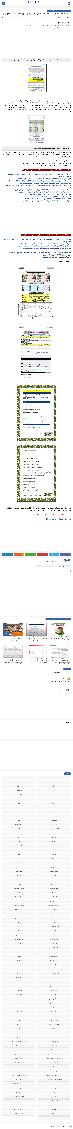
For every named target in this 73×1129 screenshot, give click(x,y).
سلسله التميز (54, 1003)
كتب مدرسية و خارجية (54, 1028)
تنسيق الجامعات (54, 990)
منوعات (19, 1101)
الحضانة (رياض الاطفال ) (19, 884)
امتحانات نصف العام (19, 969)
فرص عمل (19, 1011)
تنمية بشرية (19, 990)
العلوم (54, 922)
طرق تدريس (19, 1007)
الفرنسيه (19, 922)
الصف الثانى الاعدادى (65, 11)
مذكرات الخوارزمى (54, 1050)
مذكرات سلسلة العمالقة (54, 1062)
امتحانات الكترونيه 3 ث (18, 960)
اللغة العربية (54, 943)
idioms (54, 837)
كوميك (19, 1033)
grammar (19, 833)
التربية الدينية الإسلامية (19, 863)
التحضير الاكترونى (54, 863)
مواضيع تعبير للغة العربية (54, 1105)
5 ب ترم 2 (19, 816)
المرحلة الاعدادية (52, 11)
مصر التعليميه (54, 1088)
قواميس (19, 1024)
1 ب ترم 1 (54, 777)
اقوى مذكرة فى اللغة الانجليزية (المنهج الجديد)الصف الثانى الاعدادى (48, 199)
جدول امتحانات (19, 994)
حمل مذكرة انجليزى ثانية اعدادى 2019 (58, 519)
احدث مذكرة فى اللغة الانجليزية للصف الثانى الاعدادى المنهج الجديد (48, 194)
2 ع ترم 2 (54, 803)
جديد (19, 999)
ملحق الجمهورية (19, 1088)
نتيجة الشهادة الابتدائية (19, 1109)
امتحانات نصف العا (54, 969)
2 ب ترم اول (19, 790)
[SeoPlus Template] (72, 1127)
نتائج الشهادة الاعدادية (54, 1109)
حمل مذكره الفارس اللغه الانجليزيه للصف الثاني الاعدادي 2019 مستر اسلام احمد (43, 179)
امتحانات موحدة (54, 965)
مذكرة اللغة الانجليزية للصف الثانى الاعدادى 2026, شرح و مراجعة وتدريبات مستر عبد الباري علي (13, 638)
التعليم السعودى (19, 867)
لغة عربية (18, 1037)
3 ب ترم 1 (19, 803)
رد (68, 684)
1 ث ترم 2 (19, 782)
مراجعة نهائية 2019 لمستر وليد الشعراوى (57, 255)
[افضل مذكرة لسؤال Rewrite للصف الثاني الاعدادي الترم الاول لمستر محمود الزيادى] (36, 651)
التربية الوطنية (54, 867)
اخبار (19, 837)
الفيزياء (19, 926)
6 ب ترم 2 (19, 820)
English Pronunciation (19, 824)
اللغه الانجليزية (54, 948)
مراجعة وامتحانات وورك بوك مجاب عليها (57, 257)
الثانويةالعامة (54, 875)
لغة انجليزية (40, 566)
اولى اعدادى (19, 973)
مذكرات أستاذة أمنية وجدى (19, 1041)
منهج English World (19, 1096)
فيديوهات (19, 1016)
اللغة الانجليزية (54, 939)
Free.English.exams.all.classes (54, 828)
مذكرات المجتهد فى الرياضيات (19, 1054)
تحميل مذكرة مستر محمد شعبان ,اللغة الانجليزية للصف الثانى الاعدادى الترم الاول (43, 190)
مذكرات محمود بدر (54, 1071)
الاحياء (54, 854)
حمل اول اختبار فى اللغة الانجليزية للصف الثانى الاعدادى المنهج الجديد (47, 248)
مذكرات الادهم (18, 1045)
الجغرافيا (54, 880)
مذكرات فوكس (54, 1067)
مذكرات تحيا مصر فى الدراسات (54, 1058)
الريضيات (19, 892)
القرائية (54, 931)
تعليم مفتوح (19, 986)
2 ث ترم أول (19, 794)
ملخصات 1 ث (54, 1092)
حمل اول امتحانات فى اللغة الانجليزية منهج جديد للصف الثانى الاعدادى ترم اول (44, 246)
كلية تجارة (19, 1028)
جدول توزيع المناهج (54, 999)
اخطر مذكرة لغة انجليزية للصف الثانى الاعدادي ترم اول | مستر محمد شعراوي (45, 192)
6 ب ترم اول (54, 824)
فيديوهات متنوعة (54, 1020)
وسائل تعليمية (19, 1113)
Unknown (63, 677)
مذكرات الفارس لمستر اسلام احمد (54, 1054)
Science (54, 833)
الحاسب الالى (54, 884)
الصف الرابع (54, 918)
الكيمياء (54, 935)
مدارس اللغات (54, 1041)
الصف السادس (19, 918)
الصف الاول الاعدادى (19, 897)
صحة (19, 1003)
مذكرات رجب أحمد (19, 1058)
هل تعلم (54, 1113)
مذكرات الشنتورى (19, 1050)
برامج (54, 977)
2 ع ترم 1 (19, 799)
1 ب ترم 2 (19, 777)
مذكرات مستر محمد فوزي (19, 1079)
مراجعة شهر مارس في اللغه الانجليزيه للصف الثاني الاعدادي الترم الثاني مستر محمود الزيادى (37, 638)
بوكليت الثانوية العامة (19, 977)
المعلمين (19, 956)
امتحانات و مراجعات (54, 973)
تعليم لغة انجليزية (54, 986)
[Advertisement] (36, 43)
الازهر (19, 854)
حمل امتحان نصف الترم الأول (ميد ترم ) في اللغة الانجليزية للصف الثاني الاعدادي (44, 244)
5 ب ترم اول (54, 820)
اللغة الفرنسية (19, 943)
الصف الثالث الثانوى (19, 905)
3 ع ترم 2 (19, 807)
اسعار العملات (54, 850)
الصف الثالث (19, 901)
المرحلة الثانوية (54, 956)
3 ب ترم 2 (54, 807)
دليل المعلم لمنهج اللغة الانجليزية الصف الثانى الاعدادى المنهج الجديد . (46, 201)
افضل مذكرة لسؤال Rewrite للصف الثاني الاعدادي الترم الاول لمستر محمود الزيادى (37, 660)
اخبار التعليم (54, 841)
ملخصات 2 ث (19, 1092)
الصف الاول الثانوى (54, 901)
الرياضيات (54, 892)
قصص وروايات (19, 1020)
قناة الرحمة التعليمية (54, 1024)
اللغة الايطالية (19, 939)
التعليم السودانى (54, 871)
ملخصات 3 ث (54, 1096)
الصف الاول (54, 897)
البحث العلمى (54, 858)
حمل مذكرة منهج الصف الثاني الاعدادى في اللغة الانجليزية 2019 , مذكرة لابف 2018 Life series (40, 181)
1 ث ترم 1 (54, 782)
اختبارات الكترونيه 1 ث (19, 846)
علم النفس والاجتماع (54, 1011)
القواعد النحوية (19, 931)
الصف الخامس (19, 914)
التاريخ (19, 858)
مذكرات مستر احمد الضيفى (54, 1075)
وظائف (54, 1118)
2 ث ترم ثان (54, 799)
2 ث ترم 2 (54, 794)
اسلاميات (19, 850)
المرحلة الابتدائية (54, 952)
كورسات (54, 1033)
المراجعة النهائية (19, 948)
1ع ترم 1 (54, 786)
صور (54, 1007)
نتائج (19, 1105)
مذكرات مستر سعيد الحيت (19, 1075)
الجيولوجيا (18, 880)
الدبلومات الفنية (54, 888)
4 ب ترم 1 (19, 811)
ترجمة (54, 982)
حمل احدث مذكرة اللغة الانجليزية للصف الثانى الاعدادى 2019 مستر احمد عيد (45, 183)
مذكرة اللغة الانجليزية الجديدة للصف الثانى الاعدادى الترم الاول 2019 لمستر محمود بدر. (46, 25)
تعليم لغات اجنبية (19, 982)
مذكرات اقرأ (54, 1045)
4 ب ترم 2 (54, 816)
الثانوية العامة (19, 871)
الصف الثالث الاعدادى (54, 905)
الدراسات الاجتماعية (19, 888)
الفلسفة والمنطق (54, 926)
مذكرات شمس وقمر (19, 1062)
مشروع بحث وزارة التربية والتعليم (19, 1084)
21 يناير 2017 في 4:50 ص (59, 678)
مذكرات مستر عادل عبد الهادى (54, 1079)
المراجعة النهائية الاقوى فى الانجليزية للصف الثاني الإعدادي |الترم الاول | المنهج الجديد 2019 (40, 253)
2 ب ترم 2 (54, 790)
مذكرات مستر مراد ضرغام (54, 1084)
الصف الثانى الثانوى (54, 914)
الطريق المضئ (34, 2)
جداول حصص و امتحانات (54, 994)
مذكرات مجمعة (19, 1067)
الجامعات (19, 875)
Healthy (19, 828)
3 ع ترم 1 (54, 811)
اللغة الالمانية (18, 935)
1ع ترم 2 (19, 786)
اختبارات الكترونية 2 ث (54, 846)
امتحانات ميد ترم (19, 965)
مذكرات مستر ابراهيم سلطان (19, 1071)
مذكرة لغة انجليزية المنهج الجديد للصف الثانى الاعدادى (53, 28)
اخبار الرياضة (19, 841)
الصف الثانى (54, 909)
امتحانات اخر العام (54, 960)
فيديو (54, 1016)
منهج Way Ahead (54, 1101)
